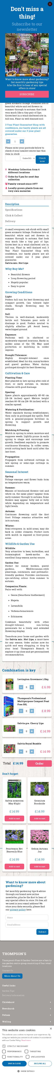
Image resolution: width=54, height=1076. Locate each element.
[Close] (50, 4)
